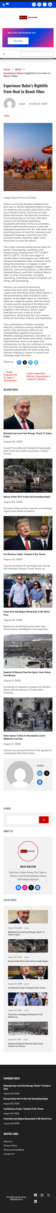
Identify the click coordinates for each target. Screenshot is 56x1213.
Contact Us (9, 1154)
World (18, 69)
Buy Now (18, 41)
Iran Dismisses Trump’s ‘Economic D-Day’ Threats (24, 554)
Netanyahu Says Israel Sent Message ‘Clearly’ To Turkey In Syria (28, 435)
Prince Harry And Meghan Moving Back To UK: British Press (27, 613)
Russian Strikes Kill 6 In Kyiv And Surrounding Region (27, 496)
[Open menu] (4, 54)
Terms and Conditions (14, 1150)
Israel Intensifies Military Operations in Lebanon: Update (38, 376)
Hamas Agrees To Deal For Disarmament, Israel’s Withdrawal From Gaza (25, 737)
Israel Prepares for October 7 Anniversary (10, 376)
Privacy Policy (10, 1145)
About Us (8, 1141)
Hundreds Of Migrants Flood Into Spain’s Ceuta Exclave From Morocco (27, 674)
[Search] (44, 819)
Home (7, 69)
